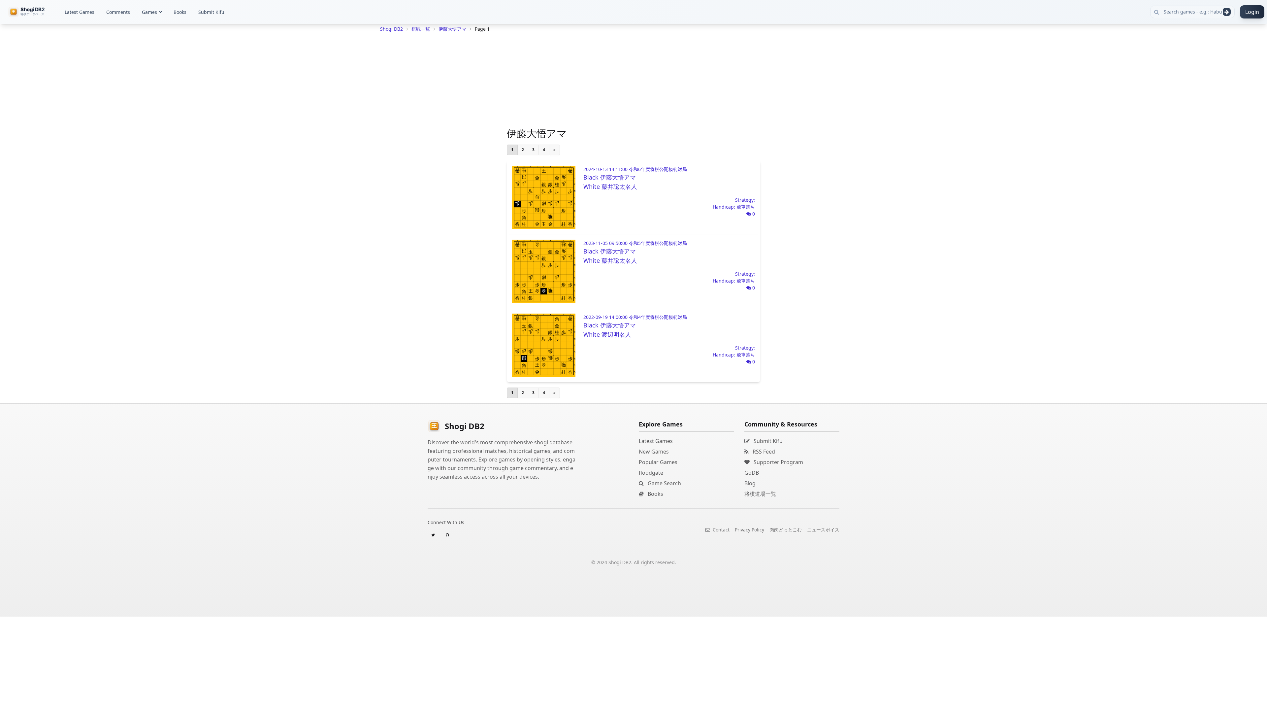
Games (149, 12)
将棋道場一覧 (760, 493)
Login (1252, 12)
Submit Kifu (211, 12)
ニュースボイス (823, 529)
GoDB (751, 472)
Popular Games (658, 462)
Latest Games (79, 12)
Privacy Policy (749, 529)
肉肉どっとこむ (785, 529)
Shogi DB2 (391, 29)
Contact (720, 529)
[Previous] (554, 150)
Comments (118, 12)
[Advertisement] (429, 134)
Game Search (663, 483)
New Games (654, 451)
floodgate (651, 472)
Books (180, 12)
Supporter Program (777, 462)
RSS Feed (763, 451)
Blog (750, 483)
